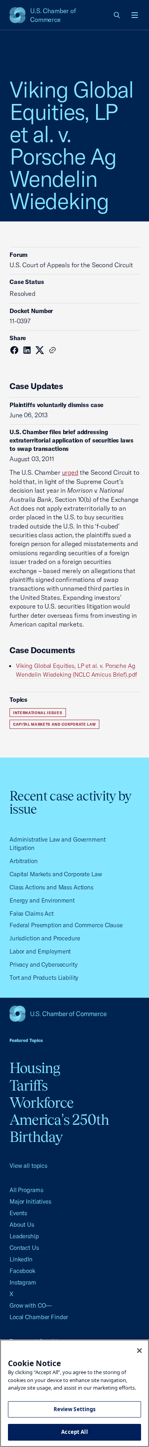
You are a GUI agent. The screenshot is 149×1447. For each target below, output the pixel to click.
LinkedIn (21, 1259)
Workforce (42, 1102)
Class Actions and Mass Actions (51, 887)
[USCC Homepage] (74, 1014)
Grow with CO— (31, 1305)
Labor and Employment (40, 951)
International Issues (37, 713)
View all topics (28, 1165)
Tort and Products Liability (44, 977)
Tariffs (29, 1085)
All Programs (26, 1190)
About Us (22, 1224)
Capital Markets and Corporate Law (54, 724)
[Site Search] (117, 15)
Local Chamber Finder (39, 1317)
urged (70, 472)
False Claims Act (32, 913)
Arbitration (24, 861)
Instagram (23, 1282)
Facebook (22, 1271)
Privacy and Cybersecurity (43, 964)
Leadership (24, 1236)
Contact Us (24, 1247)
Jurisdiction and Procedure (45, 938)
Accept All (74, 1431)
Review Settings (75, 1409)
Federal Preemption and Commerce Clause (66, 925)
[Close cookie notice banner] (139, 1350)
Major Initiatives (30, 1201)
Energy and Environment (42, 900)
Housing (35, 1067)
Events (18, 1213)
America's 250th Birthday (59, 1128)
